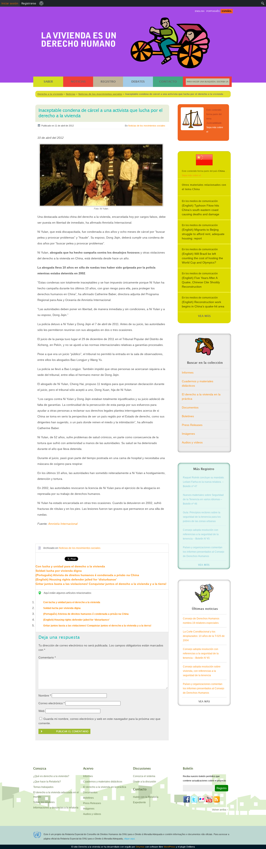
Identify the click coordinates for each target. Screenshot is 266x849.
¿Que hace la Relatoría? (47, 781)
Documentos (190, 407)
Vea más (204, 316)
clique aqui (129, 838)
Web (41, 711)
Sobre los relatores (44, 802)
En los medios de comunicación (200, 201)
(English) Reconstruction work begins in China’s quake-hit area (203, 304)
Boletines (188, 416)
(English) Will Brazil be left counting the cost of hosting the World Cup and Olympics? (202, 258)
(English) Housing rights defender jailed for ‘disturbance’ (76, 579)
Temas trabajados (43, 787)
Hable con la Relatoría (145, 797)
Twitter (194, 799)
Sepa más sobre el (191, 175)
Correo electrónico (51, 703)
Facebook (186, 799)
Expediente (139, 802)
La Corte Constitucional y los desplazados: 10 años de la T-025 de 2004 (204, 636)
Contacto (168, 81)
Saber (48, 81)
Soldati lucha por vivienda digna (59, 570)
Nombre (44, 695)
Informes (187, 372)
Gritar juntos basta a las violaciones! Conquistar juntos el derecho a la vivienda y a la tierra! (101, 583)
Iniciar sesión (9, 3)
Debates (138, 81)
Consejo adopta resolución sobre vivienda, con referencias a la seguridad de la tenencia (201, 671)
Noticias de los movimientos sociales (146, 125)
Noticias (78, 81)
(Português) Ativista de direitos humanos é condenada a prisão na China (87, 575)
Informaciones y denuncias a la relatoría (55, 807)
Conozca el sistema (144, 776)
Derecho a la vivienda (79, 38)
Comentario (47, 657)
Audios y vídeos (192, 442)
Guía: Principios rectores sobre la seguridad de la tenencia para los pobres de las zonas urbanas (202, 517)
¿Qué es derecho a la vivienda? (51, 776)
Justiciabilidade (192, 118)
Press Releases (192, 425)
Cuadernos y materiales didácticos (197, 383)
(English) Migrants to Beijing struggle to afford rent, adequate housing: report (203, 234)
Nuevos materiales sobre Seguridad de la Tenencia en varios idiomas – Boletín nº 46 (203, 499)
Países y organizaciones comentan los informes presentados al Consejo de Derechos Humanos (203, 552)
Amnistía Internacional (63, 523)
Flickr (201, 799)
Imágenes (188, 433)
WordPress (170, 846)
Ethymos (140, 846)
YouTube (209, 799)
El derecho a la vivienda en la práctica (201, 396)
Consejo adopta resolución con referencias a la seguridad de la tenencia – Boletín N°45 (201, 534)
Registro (108, 81)
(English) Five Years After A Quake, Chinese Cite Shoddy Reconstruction (201, 282)
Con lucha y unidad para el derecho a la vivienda (70, 566)
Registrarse (28, 3)
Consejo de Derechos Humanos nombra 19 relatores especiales (201, 620)
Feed (216, 799)
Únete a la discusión (144, 781)
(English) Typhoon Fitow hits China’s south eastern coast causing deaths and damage (200, 210)
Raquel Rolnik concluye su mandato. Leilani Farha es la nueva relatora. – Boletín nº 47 (203, 482)
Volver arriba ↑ (220, 809)
